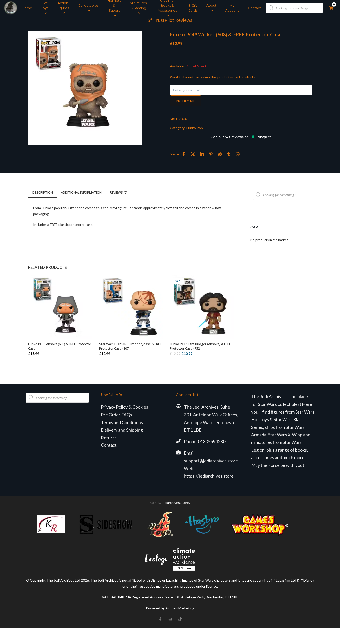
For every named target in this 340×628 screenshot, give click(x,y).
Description (42, 192)
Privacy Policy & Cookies (124, 407)
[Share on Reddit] (220, 154)
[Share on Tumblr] (229, 154)
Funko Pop (194, 128)
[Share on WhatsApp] (238, 154)
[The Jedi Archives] (10, 8)
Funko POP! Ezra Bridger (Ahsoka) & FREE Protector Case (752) (200, 346)
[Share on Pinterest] (211, 154)
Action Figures (63, 5)
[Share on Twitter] (193, 154)
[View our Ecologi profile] (170, 559)
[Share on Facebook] (184, 154)
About (211, 5)
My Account (232, 7)
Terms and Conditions (122, 422)
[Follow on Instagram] (170, 619)
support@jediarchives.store (211, 460)
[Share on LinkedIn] (202, 154)
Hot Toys (44, 5)
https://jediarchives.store (209, 476)
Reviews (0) (118, 192)
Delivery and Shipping (122, 430)
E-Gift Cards (192, 7)
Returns (109, 437)
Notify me (185, 100)
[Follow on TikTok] (180, 619)
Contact (254, 8)
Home (27, 8)
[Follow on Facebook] (160, 619)
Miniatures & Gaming (138, 5)
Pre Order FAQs (116, 414)
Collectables (88, 5)
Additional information (81, 192)
